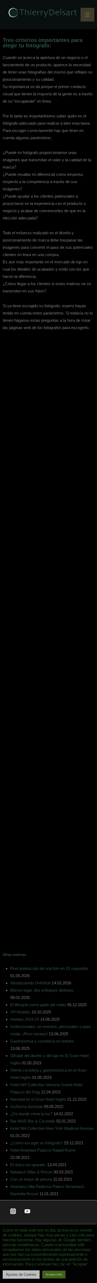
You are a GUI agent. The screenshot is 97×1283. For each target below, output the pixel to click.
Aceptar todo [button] (54, 1274)
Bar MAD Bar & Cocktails (32, 1121)
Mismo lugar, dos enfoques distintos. (42, 990)
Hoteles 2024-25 (24, 1019)
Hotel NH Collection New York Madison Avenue (51, 1128)
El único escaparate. (28, 1164)
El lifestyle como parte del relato (38, 1004)
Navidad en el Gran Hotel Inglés (38, 1099)
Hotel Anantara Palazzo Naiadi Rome (42, 1150)
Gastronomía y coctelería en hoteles (42, 1041)
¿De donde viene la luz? (31, 1113)
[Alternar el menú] (87, 15)
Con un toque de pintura (31, 1179)
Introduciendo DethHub (30, 983)
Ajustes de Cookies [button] (21, 1274)
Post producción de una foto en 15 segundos (49, 968)
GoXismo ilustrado (26, 1106)
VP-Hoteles (20, 1012)
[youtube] (27, 1211)
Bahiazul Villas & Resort (31, 1172)
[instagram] (13, 1211)
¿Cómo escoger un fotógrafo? (36, 1143)
